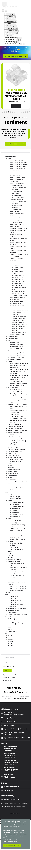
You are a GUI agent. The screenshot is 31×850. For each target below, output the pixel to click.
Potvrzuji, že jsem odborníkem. (11, 845)
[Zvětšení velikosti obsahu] (21, 38)
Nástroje (10, 555)
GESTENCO (8, 594)
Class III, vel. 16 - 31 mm (17, 398)
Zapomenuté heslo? (9, 675)
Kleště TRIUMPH (12, 472)
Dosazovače (12, 480)
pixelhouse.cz (17, 814)
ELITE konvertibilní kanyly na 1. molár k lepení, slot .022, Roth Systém (19, 377)
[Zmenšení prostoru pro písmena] (21, 44)
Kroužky (10, 639)
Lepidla (10, 627)
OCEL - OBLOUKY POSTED (18, 167)
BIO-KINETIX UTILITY (18, 292)
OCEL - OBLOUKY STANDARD (19, 165)
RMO (6, 492)
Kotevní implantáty (14, 561)
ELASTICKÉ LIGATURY (16, 549)
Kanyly (10, 361)
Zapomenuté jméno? (9, 678)
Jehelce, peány (12, 476)
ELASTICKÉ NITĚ (14, 547)
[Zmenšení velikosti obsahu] (18, 38)
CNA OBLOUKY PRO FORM (20, 310)
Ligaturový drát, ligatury (18, 539)
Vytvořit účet (7, 680)
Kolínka (10, 592)
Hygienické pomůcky (14, 461)
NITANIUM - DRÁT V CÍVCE (18, 334)
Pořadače (11, 467)
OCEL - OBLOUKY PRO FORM (18, 163)
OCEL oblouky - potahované (17, 609)
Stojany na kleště (13, 455)
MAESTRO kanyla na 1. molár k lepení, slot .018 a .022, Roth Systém (19, 365)
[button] (29, 51)
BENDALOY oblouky (16, 535)
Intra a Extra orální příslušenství (18, 404)
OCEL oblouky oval (16, 521)
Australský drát (13, 339)
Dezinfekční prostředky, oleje (17, 623)
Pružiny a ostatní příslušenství (17, 431)
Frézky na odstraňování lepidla (17, 482)
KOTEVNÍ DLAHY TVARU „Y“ (18, 586)
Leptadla (10, 629)
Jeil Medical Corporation (13, 559)
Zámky (10, 341)
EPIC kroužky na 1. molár (17, 353)
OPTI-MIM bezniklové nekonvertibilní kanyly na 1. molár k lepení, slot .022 (18, 384)
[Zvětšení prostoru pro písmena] (24, 44)
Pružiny (10, 551)
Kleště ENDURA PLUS (14, 469)
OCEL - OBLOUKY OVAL (17, 161)
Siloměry (10, 465)
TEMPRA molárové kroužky (16, 357)
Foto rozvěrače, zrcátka (15, 439)
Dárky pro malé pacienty (15, 488)
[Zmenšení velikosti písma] (17, 40)
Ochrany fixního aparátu (15, 457)
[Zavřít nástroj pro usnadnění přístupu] (6, 10)
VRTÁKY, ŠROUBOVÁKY (17, 576)
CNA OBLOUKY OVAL (18, 312)
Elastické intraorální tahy (18, 418)
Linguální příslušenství (15, 429)
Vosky (10, 463)
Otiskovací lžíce (13, 445)
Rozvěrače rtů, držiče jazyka (17, 449)
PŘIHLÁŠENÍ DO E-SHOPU (16, 144)
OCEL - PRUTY (14, 212)
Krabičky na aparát (14, 447)
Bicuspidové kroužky (14, 359)
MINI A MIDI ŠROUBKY (16, 590)
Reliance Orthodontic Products (15, 625)
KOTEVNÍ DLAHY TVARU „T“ (18, 588)
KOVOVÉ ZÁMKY (15, 343)
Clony (9, 553)
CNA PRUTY (15, 314)
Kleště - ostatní (13, 474)
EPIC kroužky (12, 351)
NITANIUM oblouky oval (17, 529)
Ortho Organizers (10, 157)
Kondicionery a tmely (14, 631)
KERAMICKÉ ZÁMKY (16, 349)
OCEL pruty (13, 523)
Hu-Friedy (8, 617)
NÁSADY (12, 578)
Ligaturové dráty (13, 337)
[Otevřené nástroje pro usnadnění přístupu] (4, 4)
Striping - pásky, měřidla (15, 459)
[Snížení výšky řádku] (15, 42)
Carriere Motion (13, 388)
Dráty (9, 159)
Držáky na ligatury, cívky (15, 451)
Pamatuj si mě (9, 666)
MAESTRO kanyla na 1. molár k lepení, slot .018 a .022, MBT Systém (19, 371)
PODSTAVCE (14, 580)
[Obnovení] (3, 10)
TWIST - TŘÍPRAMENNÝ (19, 187)
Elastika (10, 541)
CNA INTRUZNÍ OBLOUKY (19, 332)
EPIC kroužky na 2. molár (18, 355)
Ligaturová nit (14, 414)
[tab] (2, 111)
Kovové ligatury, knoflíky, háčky (18, 615)
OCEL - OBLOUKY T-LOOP (18, 177)
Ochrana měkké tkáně (17, 416)
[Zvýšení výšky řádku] (18, 42)
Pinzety (10, 478)
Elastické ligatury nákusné (18, 410)
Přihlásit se (7, 670)
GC (6, 633)
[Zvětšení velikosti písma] (19, 40)
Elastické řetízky (15, 412)
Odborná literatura (14, 486)
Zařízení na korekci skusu (16, 437)
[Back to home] (15, 51)
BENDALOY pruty (15, 537)
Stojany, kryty (12, 453)
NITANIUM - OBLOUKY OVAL (18, 228)
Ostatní (10, 484)
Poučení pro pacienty (14, 490)
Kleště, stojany (12, 619)
